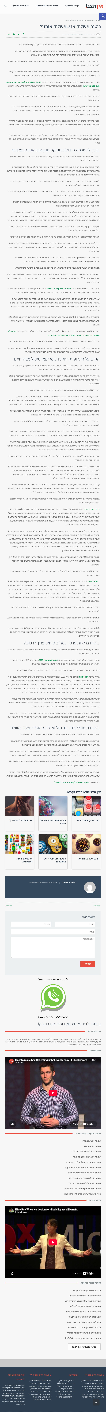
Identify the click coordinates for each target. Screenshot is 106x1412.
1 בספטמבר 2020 (80, 34)
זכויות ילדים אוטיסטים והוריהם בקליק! (69, 1024)
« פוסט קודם (97, 906)
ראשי (99, 20)
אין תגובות (66, 34)
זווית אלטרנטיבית (65, 1391)
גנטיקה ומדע (67, 1381)
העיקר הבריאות (66, 1386)
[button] (102, 16)
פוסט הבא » (8, 906)
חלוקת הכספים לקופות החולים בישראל (71, 782)
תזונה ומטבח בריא (65, 1397)
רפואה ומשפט (91, 20)
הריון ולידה (68, 1389)
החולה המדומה (90, 34)
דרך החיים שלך (66, 1383)
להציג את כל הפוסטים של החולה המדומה (43, 883)
